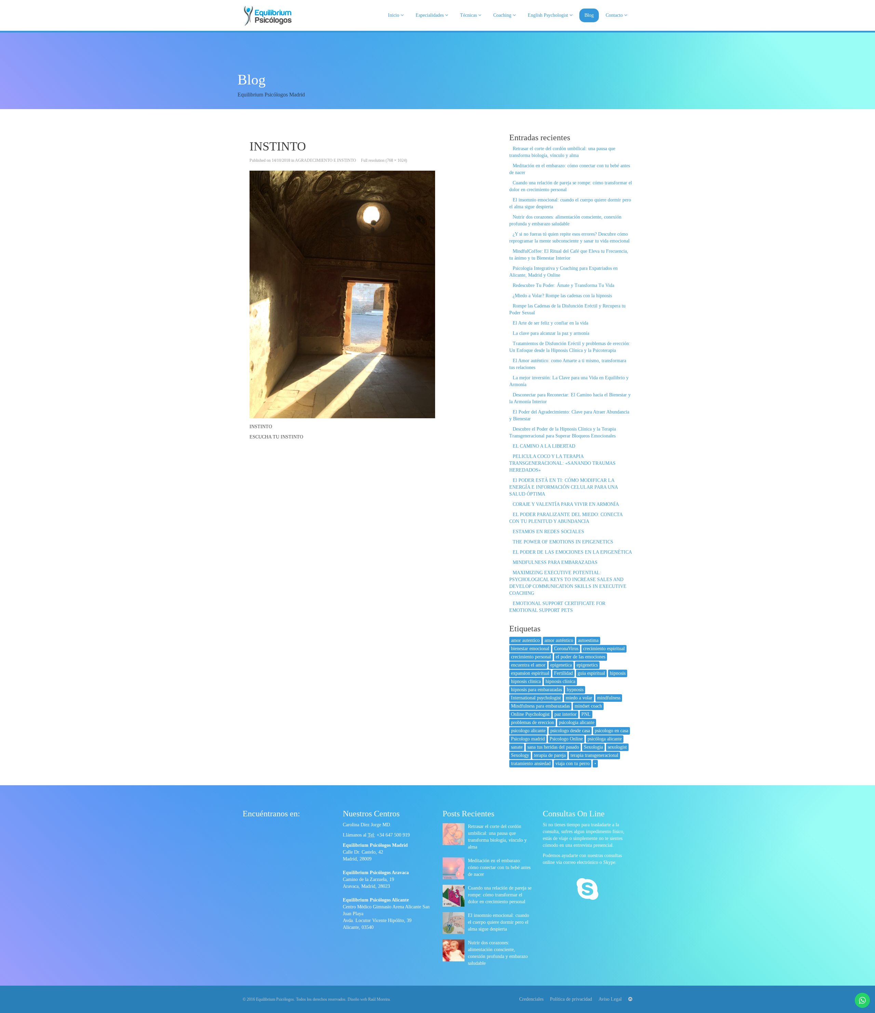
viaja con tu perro (572, 763)
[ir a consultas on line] (587, 889)
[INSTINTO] (371, 294)
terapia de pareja (550, 755)
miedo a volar (579, 697)
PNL (586, 714)
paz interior (565, 714)
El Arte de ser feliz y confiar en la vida (550, 323)
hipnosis (617, 673)
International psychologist (536, 697)
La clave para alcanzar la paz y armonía (551, 333)
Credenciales (531, 999)
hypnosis (575, 689)
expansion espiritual (530, 673)
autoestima (588, 640)
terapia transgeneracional (594, 755)
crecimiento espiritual (604, 648)
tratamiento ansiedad (531, 763)
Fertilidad (563, 673)
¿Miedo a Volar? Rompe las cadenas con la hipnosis (562, 295)
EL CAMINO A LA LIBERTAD (544, 446)
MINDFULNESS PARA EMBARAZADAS (555, 562)
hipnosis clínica (560, 681)
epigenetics (587, 665)
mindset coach (588, 706)
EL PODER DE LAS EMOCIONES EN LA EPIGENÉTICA (572, 552)
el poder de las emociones (580, 656)
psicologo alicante (528, 730)
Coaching (503, 15)
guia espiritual (591, 673)
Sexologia (593, 747)
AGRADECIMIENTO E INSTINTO (325, 160)
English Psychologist (548, 15)
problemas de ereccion (532, 722)
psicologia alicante (576, 722)
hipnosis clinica (526, 681)
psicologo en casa (611, 730)
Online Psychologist (530, 714)
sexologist (617, 747)
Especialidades (430, 15)
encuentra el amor (528, 665)
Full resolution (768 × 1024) (384, 160)
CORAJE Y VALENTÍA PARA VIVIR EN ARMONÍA (566, 504)
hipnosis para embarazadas (536, 689)
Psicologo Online (566, 738)
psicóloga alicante (605, 738)
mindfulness (608, 697)
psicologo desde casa (570, 730)
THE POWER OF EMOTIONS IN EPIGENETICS (563, 541)
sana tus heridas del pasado (553, 747)
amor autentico (525, 640)
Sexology (520, 755)
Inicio (394, 15)
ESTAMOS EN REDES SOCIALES (548, 531)
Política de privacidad (571, 999)
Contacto (615, 15)
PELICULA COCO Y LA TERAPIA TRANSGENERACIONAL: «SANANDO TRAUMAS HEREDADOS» (562, 463)
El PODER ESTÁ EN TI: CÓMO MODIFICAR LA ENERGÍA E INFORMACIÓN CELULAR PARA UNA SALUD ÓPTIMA (563, 487)
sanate (517, 747)
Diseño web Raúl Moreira (369, 999)
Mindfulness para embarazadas (540, 706)
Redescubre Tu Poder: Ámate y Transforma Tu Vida (563, 285)
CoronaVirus (566, 648)
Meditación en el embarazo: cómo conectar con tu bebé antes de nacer (499, 867)
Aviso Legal (610, 999)
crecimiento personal (531, 656)
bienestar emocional (530, 648)
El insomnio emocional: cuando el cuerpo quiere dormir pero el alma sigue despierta (498, 922)
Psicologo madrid (528, 738)
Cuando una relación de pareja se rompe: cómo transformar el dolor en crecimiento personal (499, 894)
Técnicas (469, 15)
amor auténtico (558, 640)
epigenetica (561, 665)
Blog (589, 15)
